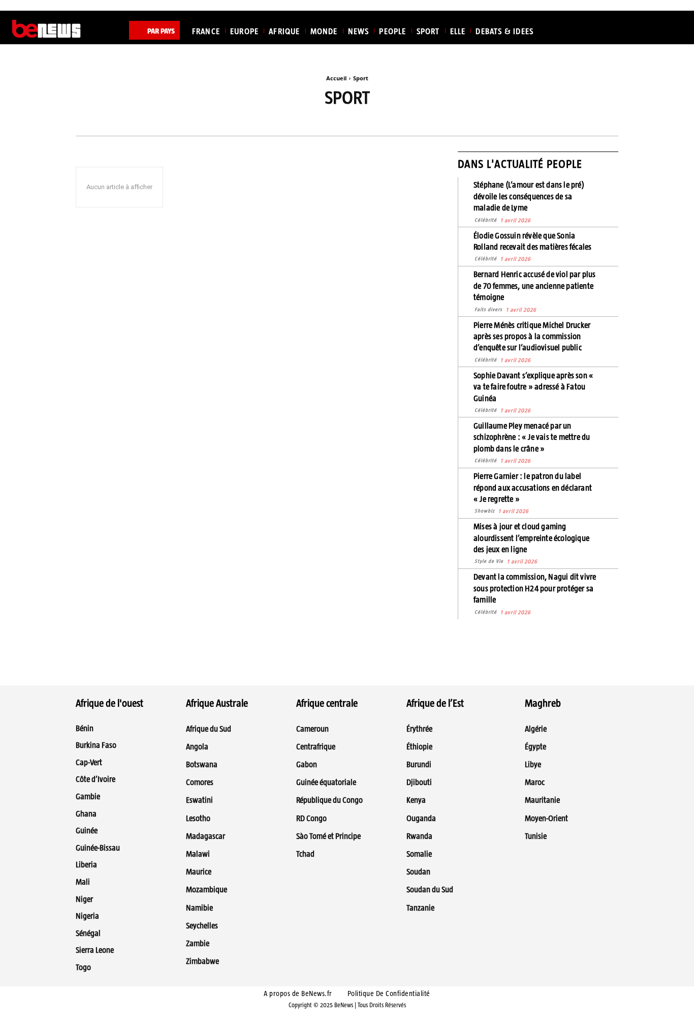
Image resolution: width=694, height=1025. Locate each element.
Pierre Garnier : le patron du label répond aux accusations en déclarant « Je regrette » (533, 487)
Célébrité (486, 220)
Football (436, 122)
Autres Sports (315, 122)
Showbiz (485, 511)
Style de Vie (489, 561)
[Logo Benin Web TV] (46, 29)
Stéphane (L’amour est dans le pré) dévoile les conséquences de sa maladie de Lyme (529, 196)
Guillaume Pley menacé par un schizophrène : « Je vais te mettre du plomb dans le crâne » (532, 437)
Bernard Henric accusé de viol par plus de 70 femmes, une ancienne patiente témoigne (535, 286)
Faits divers (488, 309)
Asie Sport (256, 122)
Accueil (336, 78)
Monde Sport (492, 122)
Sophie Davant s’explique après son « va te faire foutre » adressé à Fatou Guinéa (533, 387)
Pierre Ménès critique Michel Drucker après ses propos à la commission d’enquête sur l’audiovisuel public (532, 336)
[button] (669, 29)
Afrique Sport (197, 122)
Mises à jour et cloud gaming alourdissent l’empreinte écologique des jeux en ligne (531, 538)
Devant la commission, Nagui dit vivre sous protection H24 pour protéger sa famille (535, 588)
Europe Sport (379, 122)
